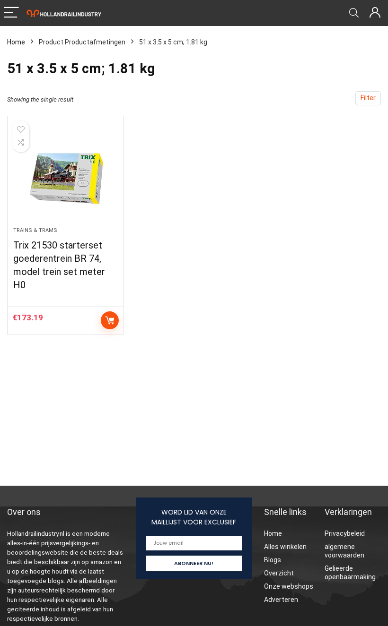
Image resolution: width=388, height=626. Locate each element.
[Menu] (11, 13)
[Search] (354, 13)
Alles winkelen (285, 546)
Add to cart (110, 320)
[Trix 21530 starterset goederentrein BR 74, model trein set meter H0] (65, 176)
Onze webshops (288, 586)
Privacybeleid (345, 533)
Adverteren (281, 599)
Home (16, 42)
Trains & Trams (35, 230)
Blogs (272, 560)
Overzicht (279, 573)
